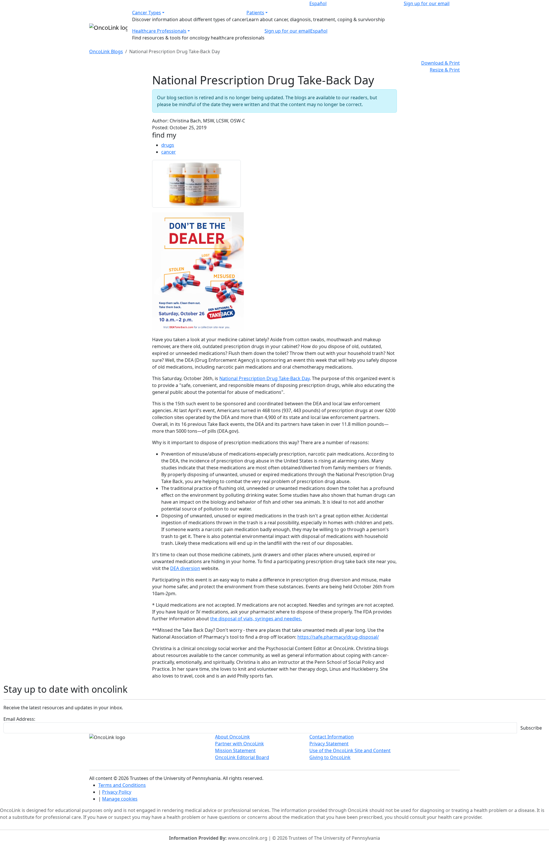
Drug (272, 378)
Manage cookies (120, 799)
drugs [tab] (167, 145)
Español (318, 3)
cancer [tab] (168, 152)
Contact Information (331, 737)
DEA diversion (185, 568)
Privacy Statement (329, 743)
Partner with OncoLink (239, 743)
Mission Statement (235, 750)
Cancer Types (146, 12)
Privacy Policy (116, 792)
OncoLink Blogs (106, 51)
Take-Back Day (294, 378)
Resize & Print (445, 70)
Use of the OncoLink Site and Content (350, 750)
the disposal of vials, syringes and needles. (256, 618)
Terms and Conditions (122, 785)
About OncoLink (232, 737)
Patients (255, 12)
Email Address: (19, 719)
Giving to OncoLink (330, 757)
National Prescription (242, 378)
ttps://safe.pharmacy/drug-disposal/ (339, 637)
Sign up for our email (426, 3)
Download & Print (440, 63)
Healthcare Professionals (159, 31)
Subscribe (531, 728)
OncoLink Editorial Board (242, 757)
